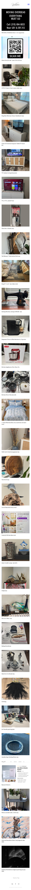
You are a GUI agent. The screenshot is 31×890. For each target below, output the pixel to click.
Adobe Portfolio (18, 887)
